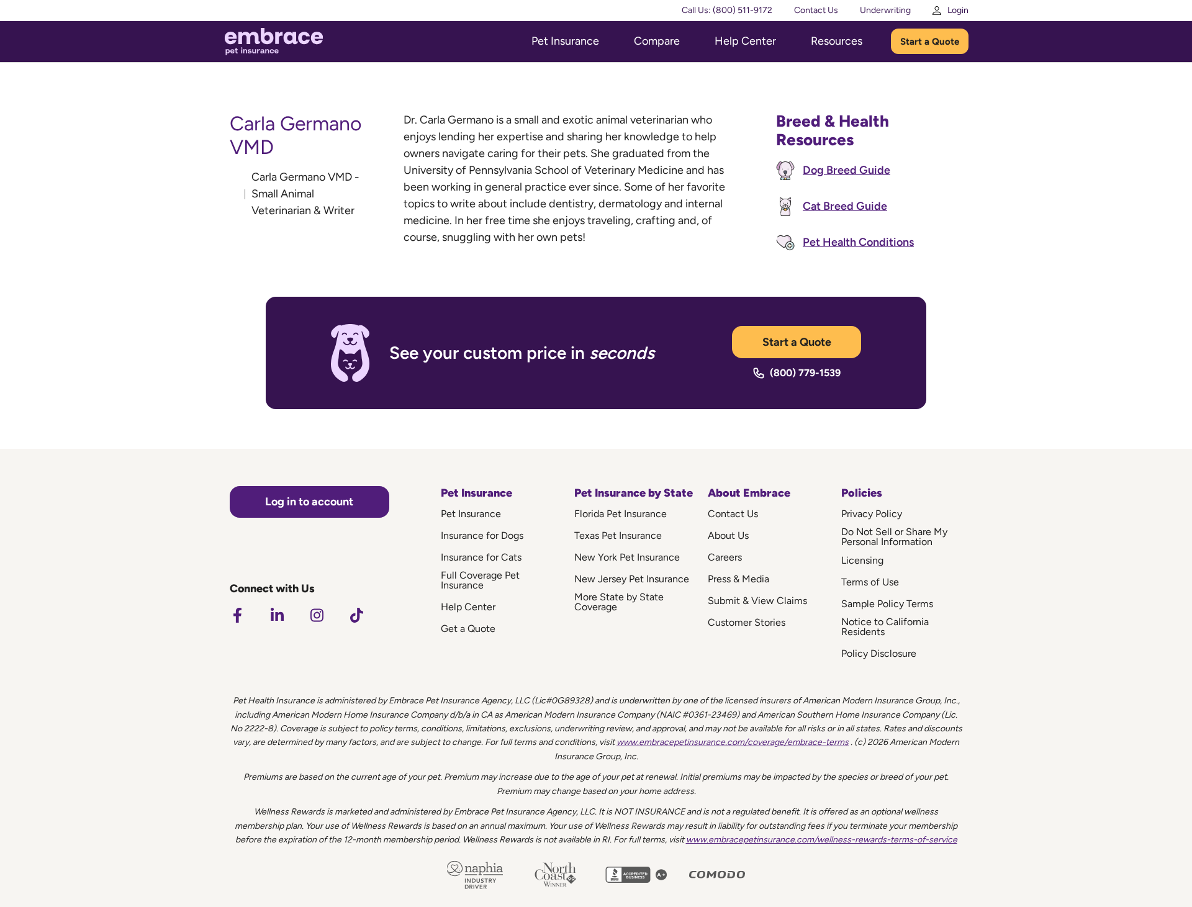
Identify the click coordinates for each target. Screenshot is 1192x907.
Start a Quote (929, 41)
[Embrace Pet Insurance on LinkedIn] (276, 615)
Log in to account (309, 501)
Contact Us (816, 10)
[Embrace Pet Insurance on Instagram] (316, 615)
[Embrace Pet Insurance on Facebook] (237, 615)
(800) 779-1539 (805, 373)
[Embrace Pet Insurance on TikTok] (356, 615)
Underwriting (885, 10)
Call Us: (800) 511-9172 (727, 10)
